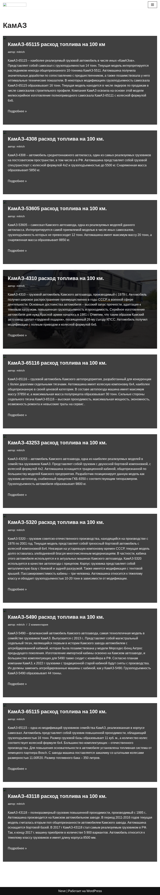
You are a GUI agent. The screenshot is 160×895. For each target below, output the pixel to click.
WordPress (94, 891)
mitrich (21, 51)
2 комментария (38, 624)
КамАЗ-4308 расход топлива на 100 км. (56, 139)
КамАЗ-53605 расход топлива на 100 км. (57, 208)
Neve (62, 891)
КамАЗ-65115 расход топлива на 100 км (56, 44)
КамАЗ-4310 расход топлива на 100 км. (56, 278)
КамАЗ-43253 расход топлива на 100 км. (57, 443)
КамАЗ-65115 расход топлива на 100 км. (57, 711)
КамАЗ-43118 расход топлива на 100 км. (57, 796)
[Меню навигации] (152, 4)
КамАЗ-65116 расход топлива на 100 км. (57, 363)
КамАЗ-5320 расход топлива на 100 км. (56, 522)
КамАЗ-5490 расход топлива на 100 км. (56, 617)
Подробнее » (17, 111)
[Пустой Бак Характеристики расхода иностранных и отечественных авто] (14, 5)
